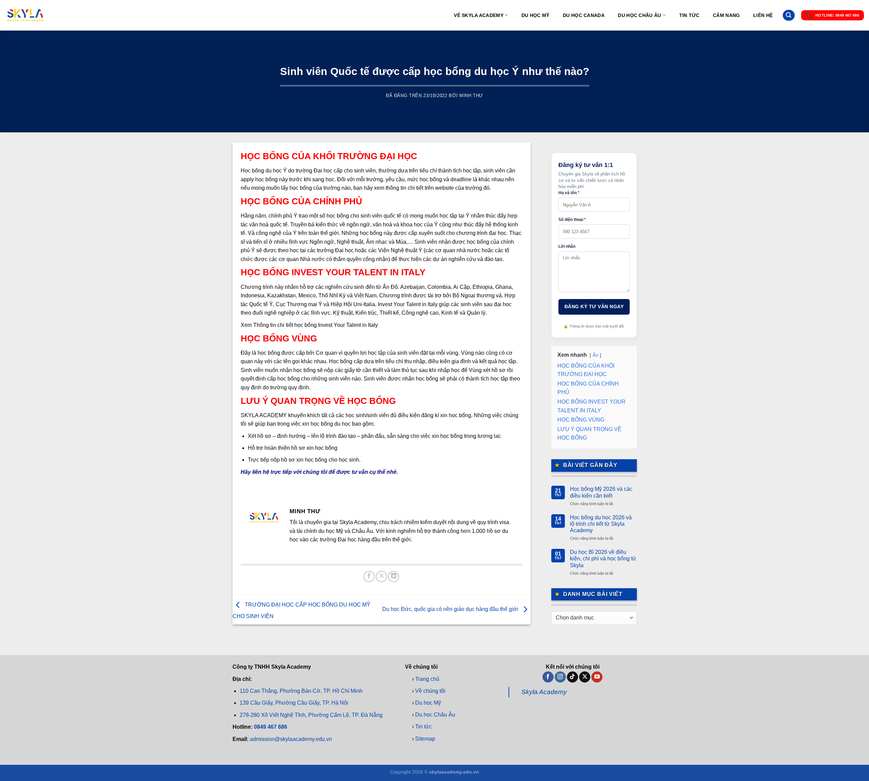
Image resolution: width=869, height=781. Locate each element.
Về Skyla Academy (478, 15)
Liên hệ (763, 15)
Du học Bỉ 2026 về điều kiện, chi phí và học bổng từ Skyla (603, 558)
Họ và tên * (568, 192)
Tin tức (689, 15)
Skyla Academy (544, 692)
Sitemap (425, 739)
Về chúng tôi (430, 691)
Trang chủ (427, 679)
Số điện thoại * (572, 219)
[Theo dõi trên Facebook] (548, 677)
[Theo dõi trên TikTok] (572, 677)
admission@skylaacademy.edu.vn (291, 739)
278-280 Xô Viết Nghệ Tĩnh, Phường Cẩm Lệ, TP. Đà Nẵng (311, 715)
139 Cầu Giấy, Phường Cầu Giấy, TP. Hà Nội (294, 703)
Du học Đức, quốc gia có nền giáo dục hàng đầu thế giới (451, 609)
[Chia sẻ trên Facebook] (369, 576)
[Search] (788, 15)
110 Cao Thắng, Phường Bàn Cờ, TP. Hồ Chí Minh (301, 691)
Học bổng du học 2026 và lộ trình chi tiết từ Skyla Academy (601, 524)
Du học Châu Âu (639, 15)
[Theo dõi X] (584, 677)
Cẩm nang (726, 15)
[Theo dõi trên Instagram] (560, 677)
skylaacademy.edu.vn (454, 772)
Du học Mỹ (535, 15)
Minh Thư (471, 95)
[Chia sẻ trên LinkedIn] (393, 576)
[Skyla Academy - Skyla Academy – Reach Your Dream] (25, 15)
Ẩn (595, 355)
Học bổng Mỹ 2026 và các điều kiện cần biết (601, 492)
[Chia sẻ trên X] (381, 576)
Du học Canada (584, 15)
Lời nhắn (566, 246)
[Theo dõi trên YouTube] (597, 677)
